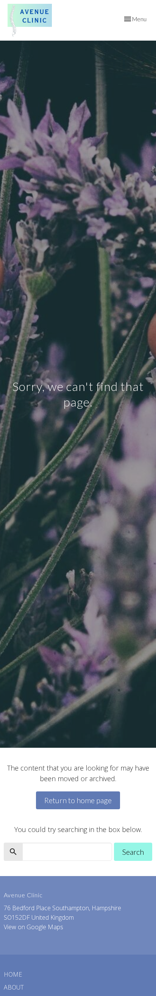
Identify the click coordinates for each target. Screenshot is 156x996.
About (14, 987)
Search (133, 851)
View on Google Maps (33, 927)
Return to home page (78, 800)
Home (13, 974)
